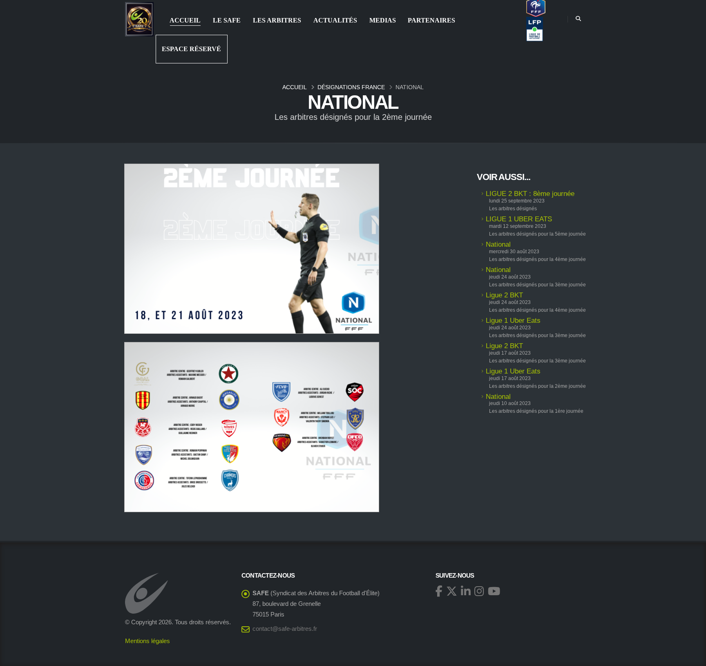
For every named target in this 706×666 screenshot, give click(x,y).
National (498, 244)
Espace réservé (191, 48)
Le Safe (227, 20)
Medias (382, 20)
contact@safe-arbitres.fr (284, 628)
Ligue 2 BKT (504, 295)
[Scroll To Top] (691, 657)
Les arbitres (277, 20)
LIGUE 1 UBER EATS (519, 219)
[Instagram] (479, 591)
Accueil (185, 20)
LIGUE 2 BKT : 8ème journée (530, 194)
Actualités (335, 20)
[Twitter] (451, 591)
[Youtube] (494, 591)
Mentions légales (147, 640)
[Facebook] (439, 591)
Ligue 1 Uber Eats (513, 320)
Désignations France (351, 87)
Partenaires (431, 20)
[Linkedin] (466, 591)
